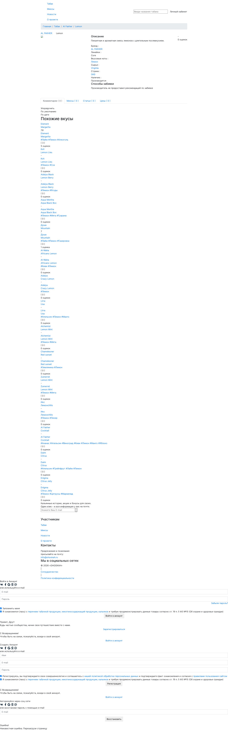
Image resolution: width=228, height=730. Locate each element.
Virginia (95, 68)
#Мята (53, 215)
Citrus (44, 456)
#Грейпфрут (59, 468)
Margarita (45, 127)
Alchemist (46, 326)
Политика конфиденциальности (57, 578)
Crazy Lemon (47, 278)
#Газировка (63, 241)
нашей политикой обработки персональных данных (111, 676)
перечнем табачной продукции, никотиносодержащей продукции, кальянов (68, 611)
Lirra (43, 301)
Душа (43, 225)
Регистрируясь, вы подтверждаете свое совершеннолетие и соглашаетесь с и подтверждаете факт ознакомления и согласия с (115, 676)
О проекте (52, 19)
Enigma (44, 478)
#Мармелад (67, 493)
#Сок (52, 165)
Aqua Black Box (48, 203)
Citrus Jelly (46, 481)
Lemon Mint (47, 329)
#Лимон (52, 139)
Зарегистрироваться (114, 629)
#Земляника (47, 367)
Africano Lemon (49, 253)
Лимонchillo (47, 405)
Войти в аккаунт (114, 615)
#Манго (65, 316)
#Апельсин (46, 316)
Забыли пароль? (219, 603)
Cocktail (45, 430)
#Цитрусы (55, 493)
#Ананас (45, 443)
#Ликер (53, 418)
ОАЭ (93, 74)
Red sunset (46, 354)
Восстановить (114, 719)
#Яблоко (102, 443)
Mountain (45, 228)
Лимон (94, 61)
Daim (43, 452)
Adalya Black (47, 174)
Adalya (44, 275)
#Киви (44, 266)
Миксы (50, 9)
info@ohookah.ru (49, 557)
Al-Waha (45, 250)
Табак (50, 3)
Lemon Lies (46, 152)
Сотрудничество (49, 571)
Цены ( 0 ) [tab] (105, 100)
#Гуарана (61, 215)
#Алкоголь (62, 139)
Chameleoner (47, 351)
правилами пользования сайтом (210, 676)
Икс (43, 402)
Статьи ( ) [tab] (89, 100)
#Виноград (67, 443)
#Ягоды (54, 190)
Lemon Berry (47, 177)
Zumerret (45, 376)
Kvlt (42, 149)
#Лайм (44, 139)
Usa (43, 304)
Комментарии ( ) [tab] (52, 100)
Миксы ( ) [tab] (73, 100)
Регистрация (114, 683)
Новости (51, 14)
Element (45, 124)
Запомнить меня (11, 608)
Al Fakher (46, 33)
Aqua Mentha (47, 199)
